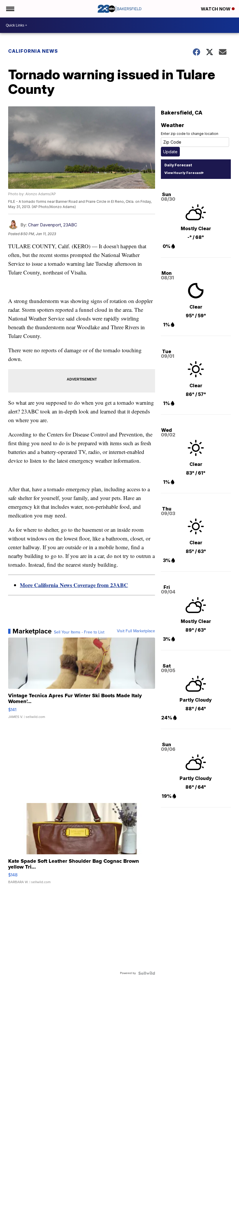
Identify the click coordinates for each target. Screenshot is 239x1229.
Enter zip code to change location (189, 133)
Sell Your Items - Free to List (79, 632)
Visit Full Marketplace (136, 631)
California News (33, 51)
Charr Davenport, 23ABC (52, 225)
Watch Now (216, 9)
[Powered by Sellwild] (146, 973)
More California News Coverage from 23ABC (74, 585)
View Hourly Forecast (183, 173)
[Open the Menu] (9, 8)
